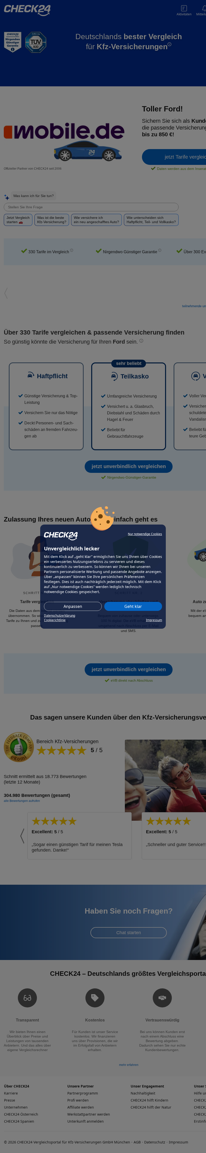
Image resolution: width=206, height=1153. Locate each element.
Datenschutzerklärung (59, 615)
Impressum (154, 620)
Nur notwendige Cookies (145, 534)
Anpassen (73, 606)
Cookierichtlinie (55, 620)
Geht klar (133, 606)
